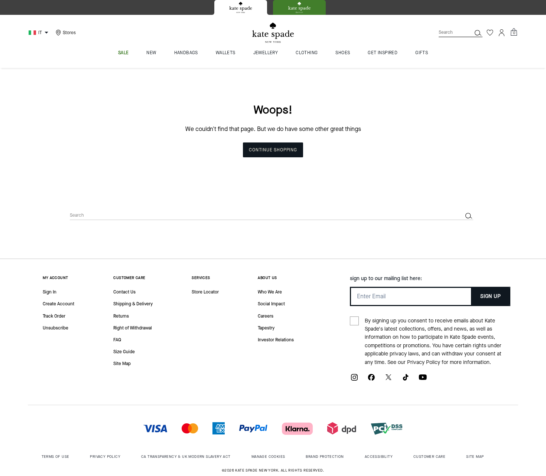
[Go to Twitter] (388, 380)
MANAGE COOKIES (268, 456)
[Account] (501, 32)
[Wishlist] (489, 32)
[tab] (240, 7)
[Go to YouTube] (422, 380)
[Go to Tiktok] (405, 380)
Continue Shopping (273, 150)
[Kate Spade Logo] (273, 33)
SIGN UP (490, 296)
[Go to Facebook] (371, 380)
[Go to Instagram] (354, 380)
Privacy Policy (423, 362)
